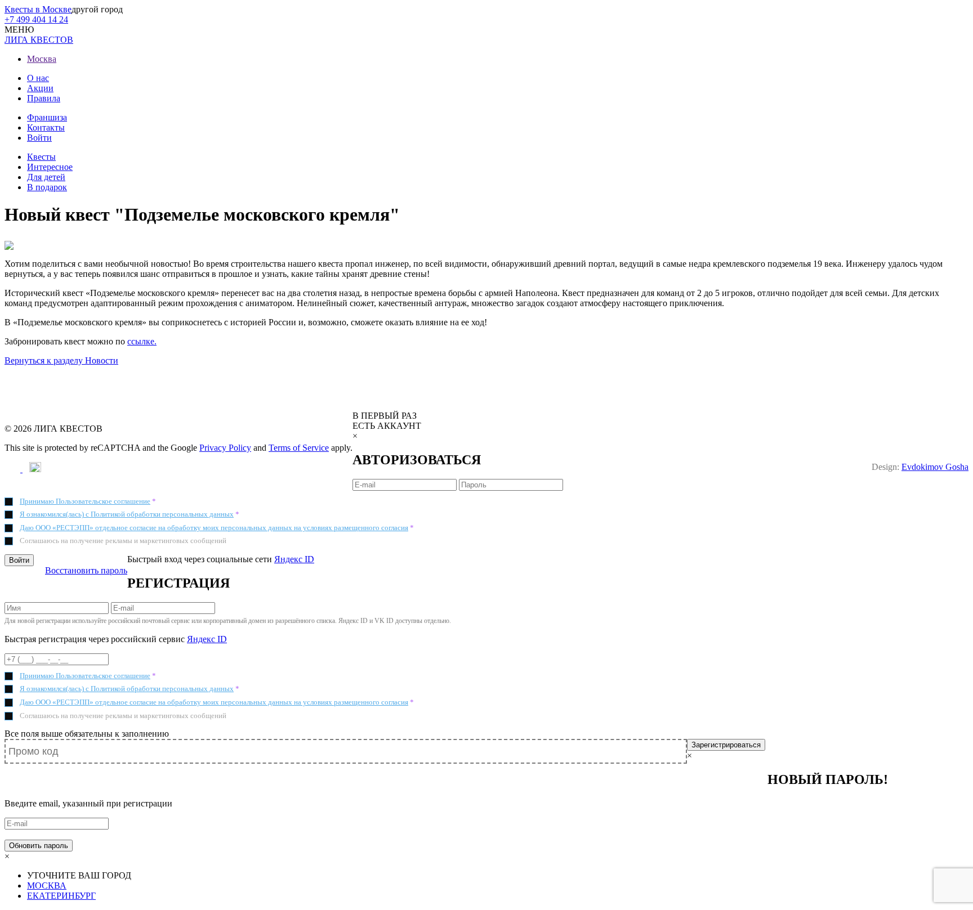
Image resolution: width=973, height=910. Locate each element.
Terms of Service (299, 447)
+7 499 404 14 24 (36, 19)
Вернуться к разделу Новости (61, 360)
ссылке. (142, 341)
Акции (40, 88)
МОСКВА (46, 885)
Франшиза (47, 117)
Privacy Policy (225, 447)
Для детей (46, 177)
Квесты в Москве (38, 9)
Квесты (41, 157)
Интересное (50, 167)
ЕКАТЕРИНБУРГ (61, 895)
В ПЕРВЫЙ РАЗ (384, 415)
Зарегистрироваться (726, 745)
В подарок (47, 187)
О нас (38, 78)
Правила (43, 98)
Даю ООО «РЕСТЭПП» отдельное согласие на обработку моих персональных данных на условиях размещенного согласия (214, 527)
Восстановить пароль (86, 570)
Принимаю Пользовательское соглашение (85, 501)
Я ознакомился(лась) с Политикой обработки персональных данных (127, 514)
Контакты (46, 127)
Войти (39, 137)
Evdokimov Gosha (934, 467)
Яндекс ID (294, 559)
